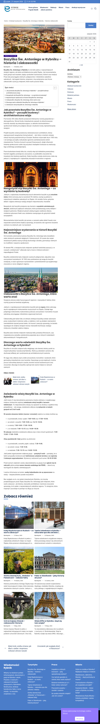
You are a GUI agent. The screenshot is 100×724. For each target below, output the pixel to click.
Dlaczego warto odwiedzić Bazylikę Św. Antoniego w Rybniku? (25, 102)
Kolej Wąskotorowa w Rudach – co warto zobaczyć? (19, 531)
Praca (67, 7)
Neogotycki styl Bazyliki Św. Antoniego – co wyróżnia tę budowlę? (26, 95)
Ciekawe (70, 89)
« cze (81, 65)
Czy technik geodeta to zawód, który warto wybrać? (61, 678)
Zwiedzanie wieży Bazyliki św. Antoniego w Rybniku (22, 105)
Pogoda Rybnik (33, 10)
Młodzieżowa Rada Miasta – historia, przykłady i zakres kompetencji (85, 698)
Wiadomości (44, 7)
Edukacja (53, 7)
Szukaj (69, 21)
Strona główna (33, 7)
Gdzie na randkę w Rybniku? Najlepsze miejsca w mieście (85, 670)
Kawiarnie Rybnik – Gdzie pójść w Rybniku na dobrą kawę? (84, 690)
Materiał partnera (73, 95)
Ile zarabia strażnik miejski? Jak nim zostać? (61, 695)
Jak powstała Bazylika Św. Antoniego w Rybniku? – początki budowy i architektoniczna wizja (27, 92)
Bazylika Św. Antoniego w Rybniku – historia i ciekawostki (36, 671)
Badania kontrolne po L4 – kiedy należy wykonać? (61, 684)
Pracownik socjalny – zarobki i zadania (59, 689)
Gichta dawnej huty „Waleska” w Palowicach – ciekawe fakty (18, 577)
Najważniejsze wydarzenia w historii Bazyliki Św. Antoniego (24, 97)
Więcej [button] (65, 713)
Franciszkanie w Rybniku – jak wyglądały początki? (84, 684)
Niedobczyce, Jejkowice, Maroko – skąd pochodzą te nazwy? (85, 677)
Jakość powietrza (46, 10)
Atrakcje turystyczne (78, 7)
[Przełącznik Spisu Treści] (54, 88)
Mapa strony (71, 109)
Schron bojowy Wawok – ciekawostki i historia (14, 622)
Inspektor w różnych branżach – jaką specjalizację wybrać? (59, 671)
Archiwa (70, 74)
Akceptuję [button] (79, 718)
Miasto (61, 7)
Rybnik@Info (7, 67)
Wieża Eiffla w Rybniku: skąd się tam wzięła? (48, 622)
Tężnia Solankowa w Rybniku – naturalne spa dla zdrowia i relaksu (47, 532)
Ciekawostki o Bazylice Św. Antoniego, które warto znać (23, 100)
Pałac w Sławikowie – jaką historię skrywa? (49, 577)
